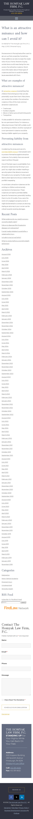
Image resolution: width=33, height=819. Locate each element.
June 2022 (5, 425)
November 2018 (7, 564)
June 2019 (5, 544)
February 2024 (7, 356)
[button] (16, 18)
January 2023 (6, 401)
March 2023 (6, 394)
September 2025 (7, 292)
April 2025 (5, 309)
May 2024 (5, 346)
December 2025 (7, 281)
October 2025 (6, 288)
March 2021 (5, 476)
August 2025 (6, 295)
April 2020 (5, 513)
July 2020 (5, 503)
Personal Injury (15, 46)
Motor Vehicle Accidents (10, 578)
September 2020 (7, 496)
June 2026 (5, 261)
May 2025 (5, 305)
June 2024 (5, 343)
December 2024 (7, 322)
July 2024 (5, 339)
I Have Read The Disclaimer (14, 700)
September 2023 (7, 373)
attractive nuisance (10, 91)
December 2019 (7, 527)
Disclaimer (6, 714)
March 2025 (6, 312)
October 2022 (6, 411)
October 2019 (6, 534)
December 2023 (7, 363)
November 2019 (7, 530)
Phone (4, 663)
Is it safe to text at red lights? (11, 237)
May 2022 (5, 428)
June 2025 (5, 302)
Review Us (16, 790)
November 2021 (7, 448)
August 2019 (6, 537)
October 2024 (6, 329)
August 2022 (6, 418)
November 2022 (7, 408)
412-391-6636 (16, 13)
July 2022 (5, 421)
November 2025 (7, 285)
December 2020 (7, 486)
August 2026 (6, 254)
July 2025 (5, 299)
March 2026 (6, 271)
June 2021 (5, 465)
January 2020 (6, 523)
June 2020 (5, 506)
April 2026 (5, 268)
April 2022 (5, 431)
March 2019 (5, 554)
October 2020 (6, 493)
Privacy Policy (23, 808)
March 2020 (6, 517)
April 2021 (5, 472)
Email (4, 652)
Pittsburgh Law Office (15, 763)
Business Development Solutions (15, 810)
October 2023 (6, 370)
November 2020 (7, 489)
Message (5, 675)
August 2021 (6, 459)
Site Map (15, 808)
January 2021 (6, 483)
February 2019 (7, 557)
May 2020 (5, 510)
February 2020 (7, 520)
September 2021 (7, 455)
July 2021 (5, 462)
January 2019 (6, 561)
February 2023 (7, 397)
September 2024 (7, 333)
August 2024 (6, 336)
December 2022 (7, 404)
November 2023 (7, 367)
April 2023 (5, 391)
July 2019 (5, 540)
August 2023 (6, 377)
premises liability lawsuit (10, 152)
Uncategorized (7, 585)
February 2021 (7, 479)
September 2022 (7, 414)
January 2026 (6, 278)
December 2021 (7, 445)
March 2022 (6, 435)
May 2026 (5, 264)
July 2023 (5, 380)
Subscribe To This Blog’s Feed (12, 599)
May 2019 (5, 547)
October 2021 (6, 452)
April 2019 (5, 551)
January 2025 (6, 319)
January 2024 (6, 360)
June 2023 (5, 384)
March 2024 (6, 353)
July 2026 (5, 258)
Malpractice (6, 575)
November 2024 (7, 326)
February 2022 (7, 438)
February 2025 (7, 316)
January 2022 (6, 442)
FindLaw (16, 813)
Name (4, 640)
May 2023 (5, 387)
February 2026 (7, 275)
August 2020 (6, 500)
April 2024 (5, 350)
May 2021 (5, 469)
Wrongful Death (7, 589)
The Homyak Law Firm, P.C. (20, 44)
